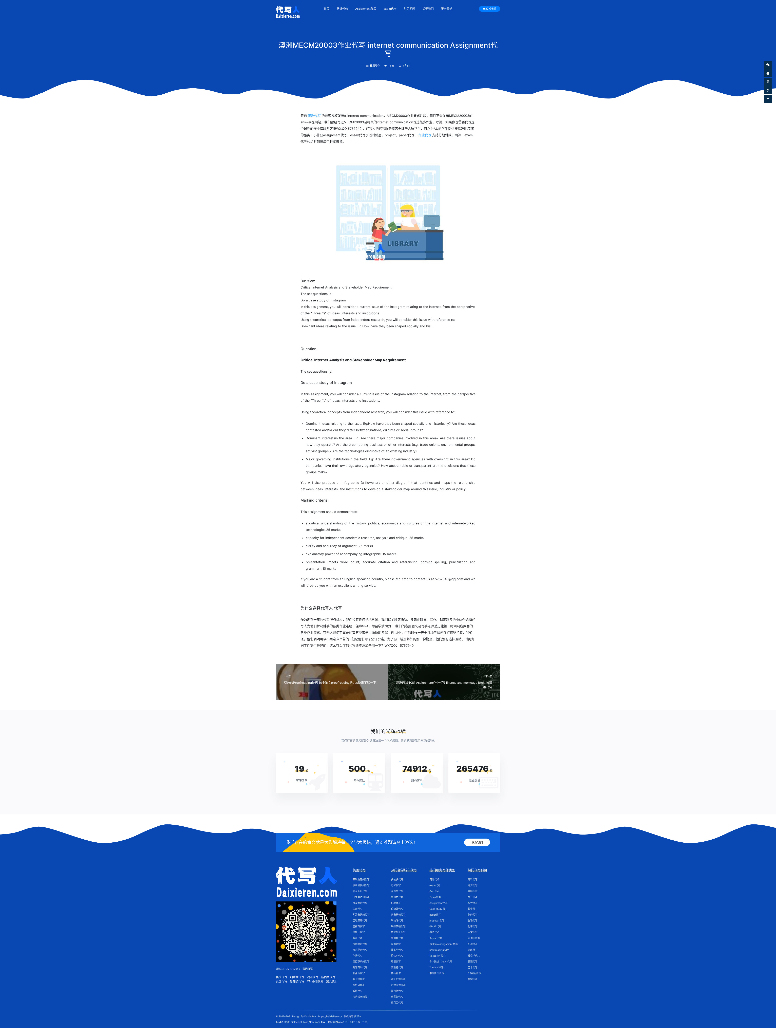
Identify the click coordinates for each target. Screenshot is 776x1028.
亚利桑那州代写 (361, 879)
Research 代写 (437, 955)
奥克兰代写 (397, 1002)
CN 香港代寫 (315, 981)
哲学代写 (473, 979)
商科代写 (473, 879)
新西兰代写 (328, 977)
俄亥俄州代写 (360, 902)
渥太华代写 (397, 949)
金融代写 (473, 891)
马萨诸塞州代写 (361, 996)
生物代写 (473, 920)
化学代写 (473, 926)
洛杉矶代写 (359, 985)
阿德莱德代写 (398, 985)
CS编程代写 (474, 973)
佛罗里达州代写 (361, 897)
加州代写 (357, 908)
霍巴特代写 (397, 990)
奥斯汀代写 (359, 932)
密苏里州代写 (360, 949)
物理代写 (473, 914)
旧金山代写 (359, 973)
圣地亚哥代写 (360, 920)
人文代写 (473, 932)
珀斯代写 (396, 961)
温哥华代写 (397, 891)
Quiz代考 (434, 891)
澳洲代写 (314, 116)
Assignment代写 (365, 8)
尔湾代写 (357, 955)
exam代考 (390, 8)
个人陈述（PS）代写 (440, 961)
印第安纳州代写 (361, 914)
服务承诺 (446, 8)
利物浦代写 (397, 920)
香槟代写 (357, 990)
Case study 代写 (438, 908)
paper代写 (435, 914)
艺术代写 (473, 967)
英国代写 (281, 981)
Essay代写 (435, 897)
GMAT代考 (435, 926)
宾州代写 (357, 938)
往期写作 (375, 65)
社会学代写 (474, 955)
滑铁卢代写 (397, 955)
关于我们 (428, 8)
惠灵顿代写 (397, 996)
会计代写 (473, 897)
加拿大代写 (297, 977)
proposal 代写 (437, 920)
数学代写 (473, 908)
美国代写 (281, 977)
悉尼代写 (396, 885)
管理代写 (473, 961)
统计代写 (473, 902)
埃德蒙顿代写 (398, 926)
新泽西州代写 (360, 967)
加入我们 (331, 981)
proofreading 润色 (439, 949)
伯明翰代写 (397, 908)
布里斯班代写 (398, 932)
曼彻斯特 (396, 944)
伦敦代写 (396, 902)
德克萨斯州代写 (361, 961)
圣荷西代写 (359, 926)
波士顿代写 (359, 979)
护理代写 (473, 944)
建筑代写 (473, 949)
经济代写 (473, 885)
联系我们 (491, 8)
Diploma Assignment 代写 (443, 944)
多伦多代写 (397, 879)
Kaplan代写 (435, 938)
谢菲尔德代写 (398, 979)
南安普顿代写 (398, 914)
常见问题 (409, 8)
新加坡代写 (297, 981)
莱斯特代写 (397, 967)
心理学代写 (474, 938)
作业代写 (424, 135)
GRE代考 (434, 932)
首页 (326, 8)
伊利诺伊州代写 (361, 885)
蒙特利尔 (396, 973)
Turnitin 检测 (436, 967)
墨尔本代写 (397, 897)
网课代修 (342, 8)
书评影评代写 (436, 973)
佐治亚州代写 (360, 891)
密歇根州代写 (360, 944)
